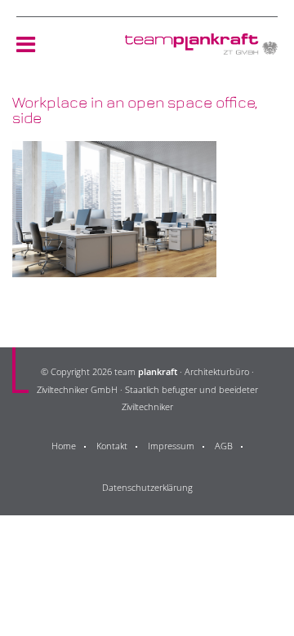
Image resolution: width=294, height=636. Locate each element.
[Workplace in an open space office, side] (114, 267)
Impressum (171, 445)
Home (63, 445)
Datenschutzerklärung (147, 487)
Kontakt (111, 445)
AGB (224, 445)
